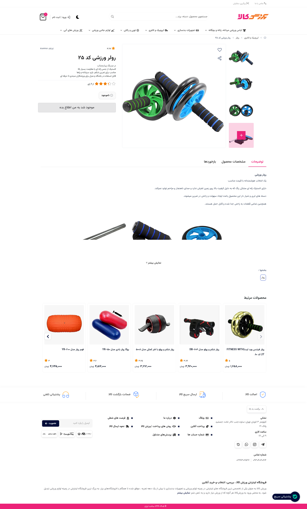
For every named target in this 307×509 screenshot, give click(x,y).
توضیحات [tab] (257, 161)
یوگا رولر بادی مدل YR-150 (115, 350)
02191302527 (242, 460)
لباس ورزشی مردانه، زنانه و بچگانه (225, 30)
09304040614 (259, 460)
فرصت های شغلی (116, 418)
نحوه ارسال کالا (116, 426)
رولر (237, 38)
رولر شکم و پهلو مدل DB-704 (204, 350)
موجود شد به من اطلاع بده (77, 107)
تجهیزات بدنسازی (186, 30)
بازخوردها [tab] (210, 161)
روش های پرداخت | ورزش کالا (156, 426)
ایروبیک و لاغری (156, 30)
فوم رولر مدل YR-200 (73, 350)
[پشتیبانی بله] (238, 444)
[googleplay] (67, 433)
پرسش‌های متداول (162, 435)
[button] (47, 336)
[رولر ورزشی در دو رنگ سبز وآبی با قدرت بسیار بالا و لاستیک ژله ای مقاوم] (248, 472)
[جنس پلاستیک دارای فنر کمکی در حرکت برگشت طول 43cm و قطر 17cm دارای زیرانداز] (154, 324)
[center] (112, 17)
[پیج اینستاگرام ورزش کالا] (254, 444)
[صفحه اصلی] (265, 38)
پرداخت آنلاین (198, 426)
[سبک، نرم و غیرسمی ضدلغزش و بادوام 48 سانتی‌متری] (109, 324)
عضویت (52, 423)
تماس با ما (259, 3)
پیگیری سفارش (239, 3)
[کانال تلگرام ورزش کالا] (262, 444)
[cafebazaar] (84, 433)
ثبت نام (56, 17)
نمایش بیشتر (154, 263)
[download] (49, 433)
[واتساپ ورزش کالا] (246, 444)
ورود (64, 17)
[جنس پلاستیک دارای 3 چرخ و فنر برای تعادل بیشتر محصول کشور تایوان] (199, 324)
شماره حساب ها (196, 435)
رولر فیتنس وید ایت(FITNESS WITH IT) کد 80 (245, 352)
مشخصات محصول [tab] (234, 161)
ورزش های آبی (71, 30)
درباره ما (167, 418)
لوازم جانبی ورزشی (101, 30)
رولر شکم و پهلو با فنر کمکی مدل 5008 (155, 350)
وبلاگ (201, 418)
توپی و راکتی (130, 30)
